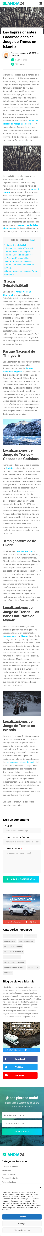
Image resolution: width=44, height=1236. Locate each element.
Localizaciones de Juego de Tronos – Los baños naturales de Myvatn (19, 264)
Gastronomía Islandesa (14, 962)
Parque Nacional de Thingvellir (18, 248)
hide (32, 240)
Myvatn (24, 636)
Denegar (22, 1223)
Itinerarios (33, 967)
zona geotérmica (23, 551)
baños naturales (10, 636)
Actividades (30, 936)
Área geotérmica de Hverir (18, 258)
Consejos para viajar (13, 951)
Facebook (20, 1059)
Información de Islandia (14, 967)
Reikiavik (8, 972)
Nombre (9, 826)
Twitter (19, 1067)
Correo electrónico (17, 837)
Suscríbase (22, 1132)
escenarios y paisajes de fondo (21, 762)
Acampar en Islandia (12, 936)
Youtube (19, 1075)
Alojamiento (9, 941)
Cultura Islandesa (12, 957)
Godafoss (10, 468)
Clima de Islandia (26, 941)
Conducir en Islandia (13, 946)
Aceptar (22, 1217)
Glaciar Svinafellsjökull (15, 245)
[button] (40, 1187)
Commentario (12, 849)
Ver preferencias (22, 1230)
